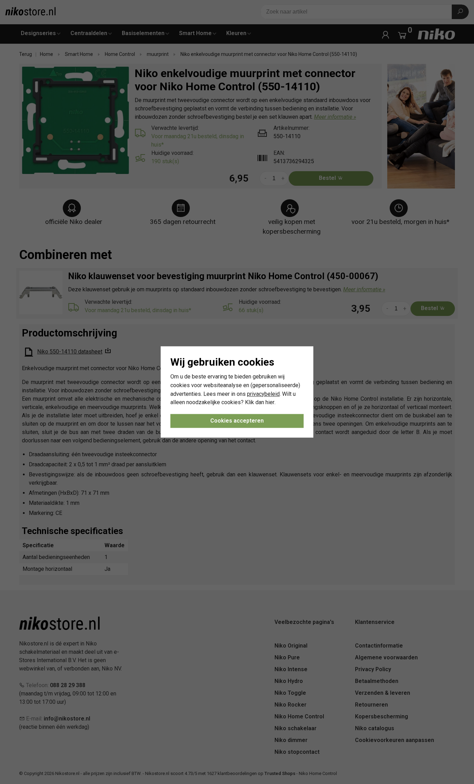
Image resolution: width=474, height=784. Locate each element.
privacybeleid (263, 394)
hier (269, 402)
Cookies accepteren (237, 421)
